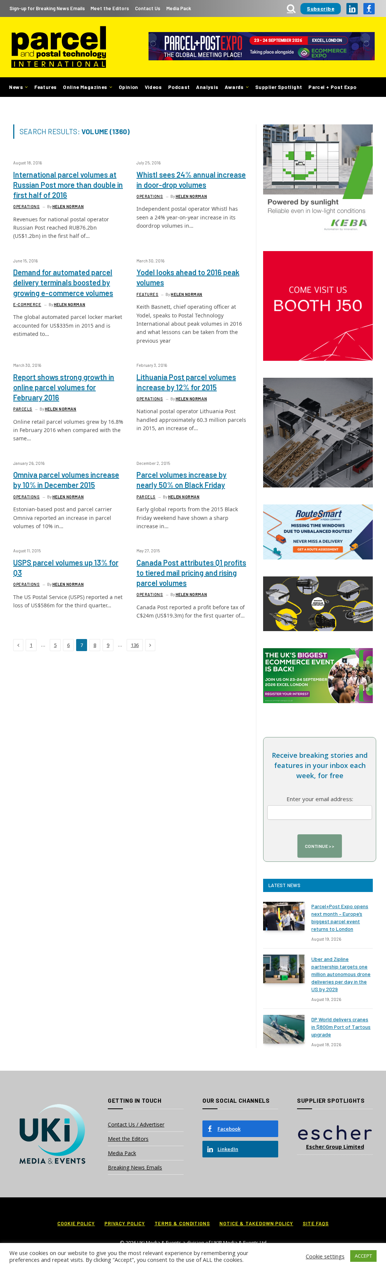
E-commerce (27, 304)
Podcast (179, 87)
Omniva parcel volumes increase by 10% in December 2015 (66, 479)
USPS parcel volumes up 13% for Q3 (65, 567)
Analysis (207, 87)
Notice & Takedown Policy (256, 1223)
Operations (26, 206)
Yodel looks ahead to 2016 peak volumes (187, 277)
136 (135, 645)
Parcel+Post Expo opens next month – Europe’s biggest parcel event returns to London (339, 917)
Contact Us (147, 8)
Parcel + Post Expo (332, 87)
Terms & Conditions (182, 1223)
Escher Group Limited (335, 1146)
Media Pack (178, 8)
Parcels (22, 408)
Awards (234, 87)
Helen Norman (68, 206)
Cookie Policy (76, 1223)
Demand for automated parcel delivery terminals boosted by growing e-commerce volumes (63, 282)
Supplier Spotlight (278, 87)
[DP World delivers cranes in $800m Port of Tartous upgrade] (284, 1029)
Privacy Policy (124, 1223)
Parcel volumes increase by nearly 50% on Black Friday (181, 479)
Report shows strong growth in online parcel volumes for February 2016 (63, 387)
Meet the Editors (109, 8)
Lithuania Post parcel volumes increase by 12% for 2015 (186, 382)
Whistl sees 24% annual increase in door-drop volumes (191, 179)
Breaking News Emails (135, 1167)
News (16, 87)
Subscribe (320, 8)
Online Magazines (85, 87)
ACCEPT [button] (363, 1255)
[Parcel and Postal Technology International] (58, 47)
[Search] (291, 8)
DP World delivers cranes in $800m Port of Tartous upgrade (341, 1027)
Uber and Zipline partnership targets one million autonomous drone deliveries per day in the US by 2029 (341, 974)
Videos (153, 87)
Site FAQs (316, 1223)
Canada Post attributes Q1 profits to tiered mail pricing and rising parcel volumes (191, 572)
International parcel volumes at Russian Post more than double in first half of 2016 (68, 184)
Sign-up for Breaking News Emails (47, 8)
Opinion (128, 87)
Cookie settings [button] (325, 1256)
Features (45, 87)
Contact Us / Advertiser (136, 1124)
